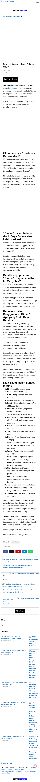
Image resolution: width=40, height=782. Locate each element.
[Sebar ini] (5, 551)
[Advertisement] (20, 39)
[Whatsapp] (30, 551)
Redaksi (9, 769)
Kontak (3, 769)
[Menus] (37, 2)
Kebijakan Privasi (19, 769)
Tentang (32, 767)
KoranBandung (5, 773)
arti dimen (15, 542)
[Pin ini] (18, 551)
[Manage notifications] (35, 766)
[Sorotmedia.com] (7, 1)
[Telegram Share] (24, 551)
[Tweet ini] (11, 551)
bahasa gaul (13, 88)
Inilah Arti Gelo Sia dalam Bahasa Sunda (8, 602)
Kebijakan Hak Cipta (30, 771)
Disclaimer (19, 771)
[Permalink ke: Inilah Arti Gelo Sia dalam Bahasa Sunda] (27, 598)
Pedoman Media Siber (7, 771)
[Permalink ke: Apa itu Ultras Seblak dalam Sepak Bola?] (24, 573)
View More (20, 611)
